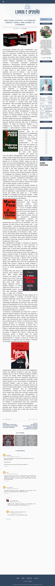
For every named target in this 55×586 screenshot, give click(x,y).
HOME (17, 578)
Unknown (9, 455)
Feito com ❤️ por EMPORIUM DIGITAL (35, 584)
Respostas (9, 497)
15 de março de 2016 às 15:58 (12, 488)
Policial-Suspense (45, 110)
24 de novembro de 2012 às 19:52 (13, 456)
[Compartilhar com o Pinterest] (34, 419)
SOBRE (23, 578)
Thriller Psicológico (44, 118)
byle (7, 472)
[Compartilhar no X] (29, 419)
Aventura (49, 98)
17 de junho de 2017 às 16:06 (15, 513)
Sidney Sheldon (44, 115)
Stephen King (44, 117)
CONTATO (36, 578)
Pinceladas (24, 28)
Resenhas (48, 111)
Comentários (8, 419)
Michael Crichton (46, 103)
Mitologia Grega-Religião (46, 105)
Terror (50, 117)
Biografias (42, 99)
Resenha (42, 111)
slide (50, 115)
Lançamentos (42, 102)
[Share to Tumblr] (36, 419)
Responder (6, 466)
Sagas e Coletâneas (46, 114)
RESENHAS (29, 578)
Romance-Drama (45, 112)
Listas (50, 102)
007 (41, 97)
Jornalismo (49, 100)
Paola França (10, 487)
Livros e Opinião (23, 584)
